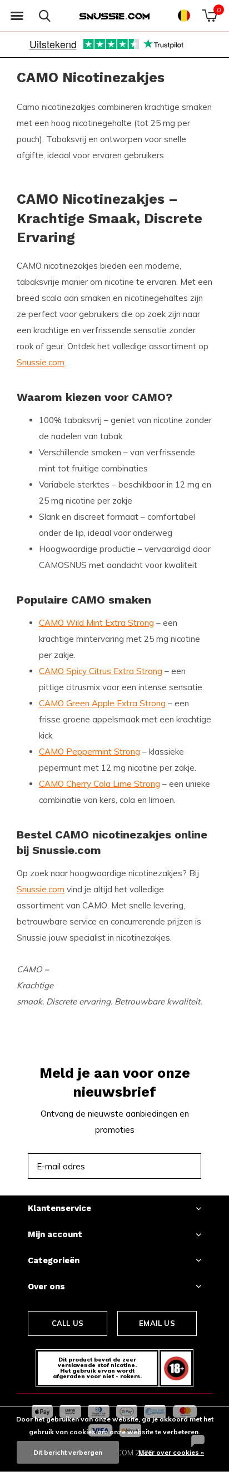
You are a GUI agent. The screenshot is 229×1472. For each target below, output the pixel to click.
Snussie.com (40, 362)
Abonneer (168, 1165)
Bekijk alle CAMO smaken (136, 978)
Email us (157, 1323)
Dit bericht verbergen (67, 1452)
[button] (16, 16)
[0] (209, 15)
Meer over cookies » (171, 1452)
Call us (67, 1323)
